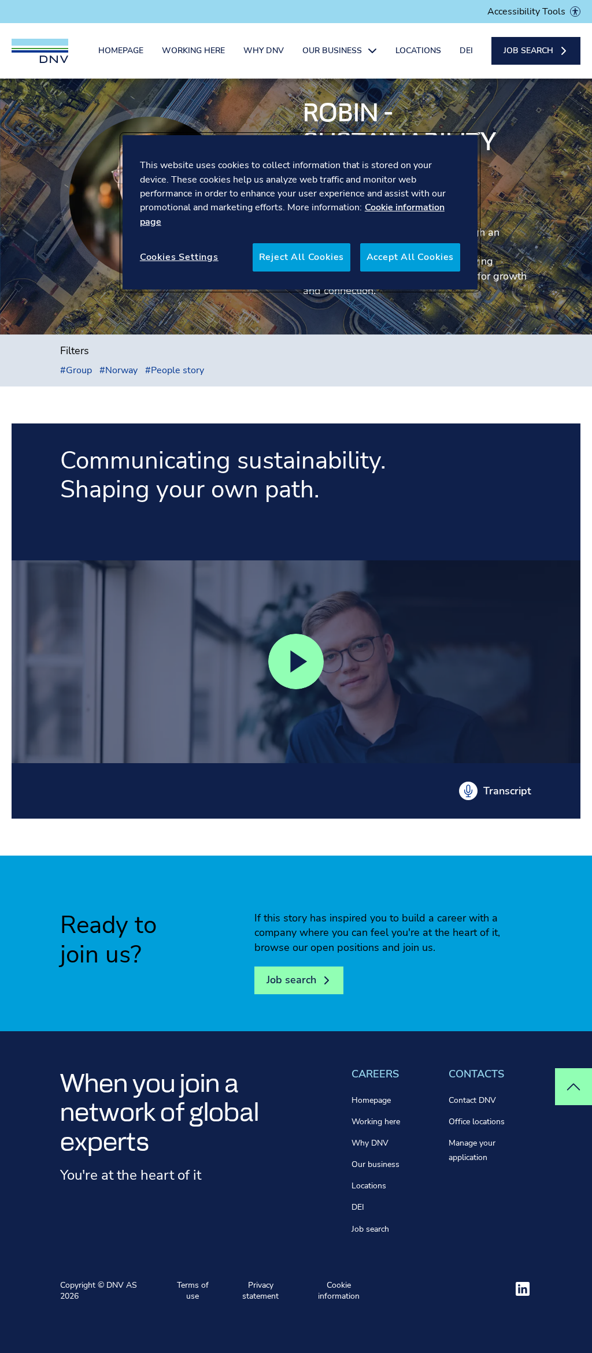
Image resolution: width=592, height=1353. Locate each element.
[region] (300, 212)
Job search (370, 1229)
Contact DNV (472, 1100)
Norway (118, 370)
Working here (193, 50)
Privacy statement (260, 1291)
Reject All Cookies (302, 257)
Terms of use (193, 1291)
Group (76, 370)
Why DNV (263, 50)
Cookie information (339, 1291)
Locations (418, 50)
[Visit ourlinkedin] (522, 1289)
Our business (375, 1164)
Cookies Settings (179, 257)
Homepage (120, 50)
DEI (466, 50)
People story (174, 370)
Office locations (477, 1121)
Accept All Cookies (410, 257)
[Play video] (296, 661)
